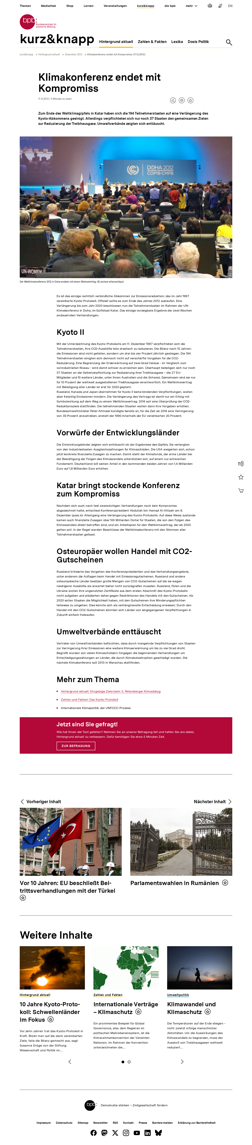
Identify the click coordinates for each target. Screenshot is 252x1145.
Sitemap (83, 1122)
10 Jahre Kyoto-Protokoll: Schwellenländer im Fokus (50, 1012)
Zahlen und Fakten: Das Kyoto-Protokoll (89, 699)
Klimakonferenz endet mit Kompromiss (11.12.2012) (116, 54)
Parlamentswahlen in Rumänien (175, 883)
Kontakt (128, 1122)
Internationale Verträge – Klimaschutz (125, 1008)
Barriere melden (162, 1122)
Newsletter (100, 1122)
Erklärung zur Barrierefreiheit (196, 1122)
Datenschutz (64, 1122)
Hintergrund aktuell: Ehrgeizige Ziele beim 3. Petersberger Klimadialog (111, 691)
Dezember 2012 (73, 54)
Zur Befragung (76, 746)
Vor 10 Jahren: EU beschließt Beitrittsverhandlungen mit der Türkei (67, 887)
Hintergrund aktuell (49, 54)
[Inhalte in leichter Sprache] (210, 6)
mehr (191, 6)
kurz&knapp (26, 54)
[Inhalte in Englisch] (230, 6)
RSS (115, 1122)
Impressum (44, 1122)
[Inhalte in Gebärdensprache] (220, 6)
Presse (143, 1122)
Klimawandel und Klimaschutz (191, 1008)
